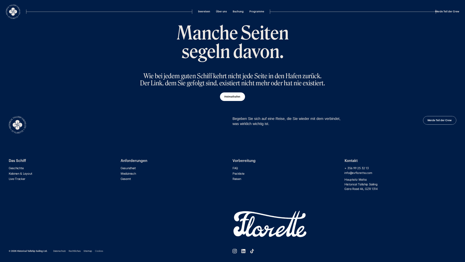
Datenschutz (59, 251)
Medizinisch (128, 173)
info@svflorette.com (358, 173)
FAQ (235, 168)
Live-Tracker (17, 179)
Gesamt (126, 179)
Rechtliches (75, 251)
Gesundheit (128, 168)
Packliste (238, 173)
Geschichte (16, 168)
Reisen (236, 179)
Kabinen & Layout (20, 173)
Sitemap (88, 251)
